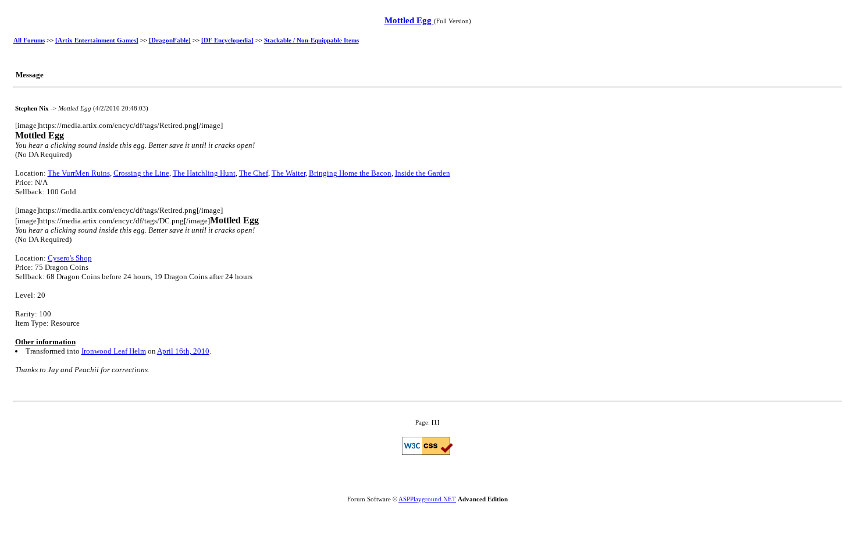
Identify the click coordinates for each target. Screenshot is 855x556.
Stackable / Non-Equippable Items (311, 40)
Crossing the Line (141, 173)
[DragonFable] (170, 40)
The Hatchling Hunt (204, 173)
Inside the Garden (422, 173)
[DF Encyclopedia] (227, 40)
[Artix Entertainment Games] (96, 40)
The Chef (253, 173)
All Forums (29, 40)
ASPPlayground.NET (427, 499)
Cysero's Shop (70, 258)
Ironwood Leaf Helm (113, 351)
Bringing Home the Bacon (350, 173)
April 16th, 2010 (183, 351)
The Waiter (288, 173)
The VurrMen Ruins (79, 173)
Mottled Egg (409, 20)
